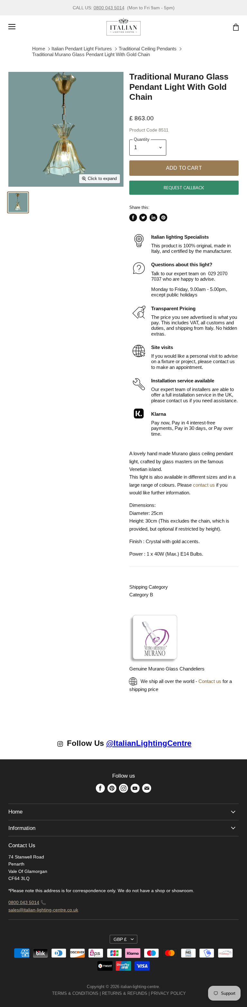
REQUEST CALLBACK (184, 187)
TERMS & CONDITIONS (75, 993)
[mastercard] (189, 993)
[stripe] (193, 993)
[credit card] (190, 993)
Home (38, 48)
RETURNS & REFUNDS (124, 993)
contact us (204, 485)
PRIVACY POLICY (168, 993)
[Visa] (186, 993)
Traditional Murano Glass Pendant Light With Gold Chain (91, 54)
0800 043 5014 (109, 7)
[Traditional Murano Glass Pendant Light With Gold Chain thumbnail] (18, 202)
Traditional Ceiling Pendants (148, 48)
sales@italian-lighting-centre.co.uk (43, 909)
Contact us (209, 681)
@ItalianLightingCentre (148, 743)
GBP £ (120, 939)
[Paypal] (187, 993)
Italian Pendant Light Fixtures (81, 48)
